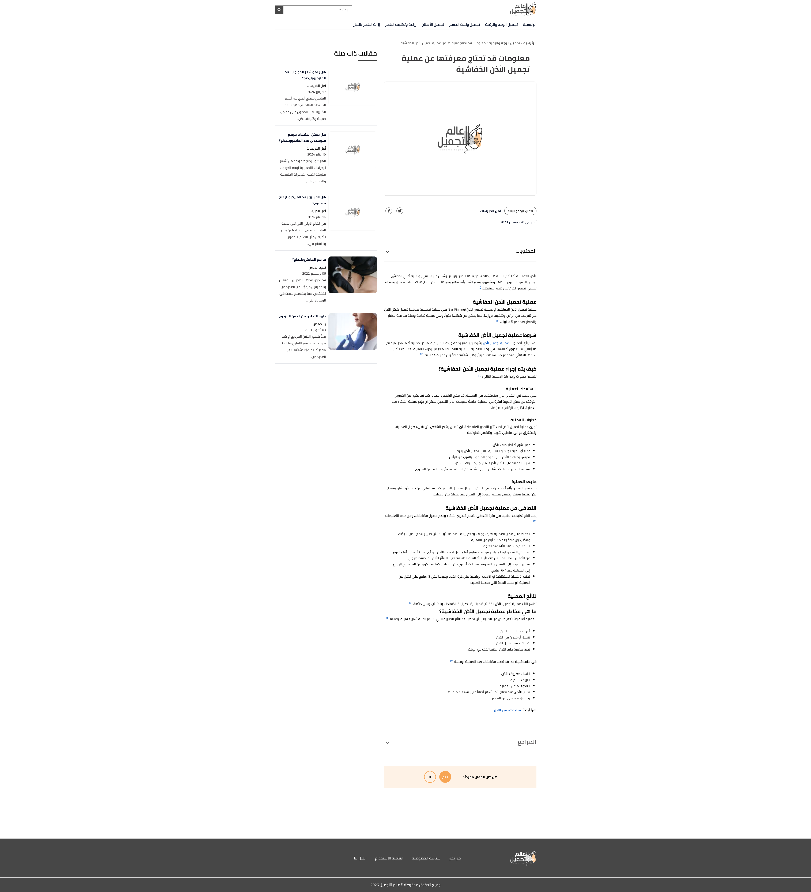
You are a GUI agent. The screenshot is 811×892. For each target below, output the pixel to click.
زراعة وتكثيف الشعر (400, 24)
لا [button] (430, 777)
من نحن (455, 858)
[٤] (479, 375)
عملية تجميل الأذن (496, 343)
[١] (480, 287)
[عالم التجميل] (503, 858)
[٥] (534, 520)
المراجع (527, 741)
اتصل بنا (360, 858)
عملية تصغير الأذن (508, 710)
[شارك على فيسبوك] (388, 210)
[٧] (410, 602)
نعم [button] (445, 777)
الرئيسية (529, 24)
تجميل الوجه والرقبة (501, 24)
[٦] (532, 520)
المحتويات (526, 251)
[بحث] (279, 9)
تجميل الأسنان (433, 24)
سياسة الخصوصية (426, 858)
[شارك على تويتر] (399, 210)
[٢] (497, 320)
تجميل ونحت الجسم (464, 24)
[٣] (421, 354)
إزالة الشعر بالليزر (366, 24)
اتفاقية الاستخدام (389, 858)
